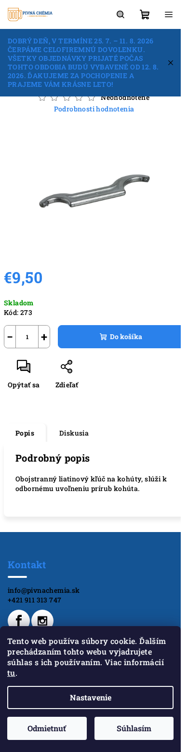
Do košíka (126, 336)
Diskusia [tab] (74, 433)
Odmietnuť (46, 728)
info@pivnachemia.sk (44, 590)
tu (11, 673)
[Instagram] (42, 621)
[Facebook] (19, 621)
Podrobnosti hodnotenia (94, 108)
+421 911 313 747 (34, 599)
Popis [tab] (24, 433)
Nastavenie (90, 697)
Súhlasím (134, 728)
